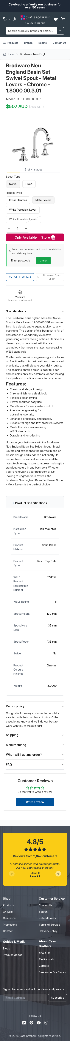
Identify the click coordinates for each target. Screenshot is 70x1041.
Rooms (42, 42)
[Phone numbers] (6, 19)
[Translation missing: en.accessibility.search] (60, 30)
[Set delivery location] (14, 19)
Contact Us (59, 42)
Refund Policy (47, 918)
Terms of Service (49, 924)
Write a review (35, 802)
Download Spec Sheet (52, 277)
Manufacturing (16, 745)
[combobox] (35, 31)
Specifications (16, 311)
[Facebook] (39, 1022)
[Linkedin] (24, 1022)
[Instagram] (46, 1022)
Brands (28, 42)
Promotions (10, 924)
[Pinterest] (31, 1022)
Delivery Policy (48, 931)
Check (43, 260)
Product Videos (12, 954)
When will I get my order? (24, 754)
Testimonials (46, 959)
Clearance (9, 918)
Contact (8, 931)
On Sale (8, 911)
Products (12, 42)
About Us (44, 953)
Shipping (12, 735)
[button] (56, 19)
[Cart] (63, 19)
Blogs (6, 948)
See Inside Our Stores (52, 972)
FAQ (9, 764)
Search (43, 911)
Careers (44, 965)
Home (10, 54)
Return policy (15, 706)
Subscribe (57, 997)
